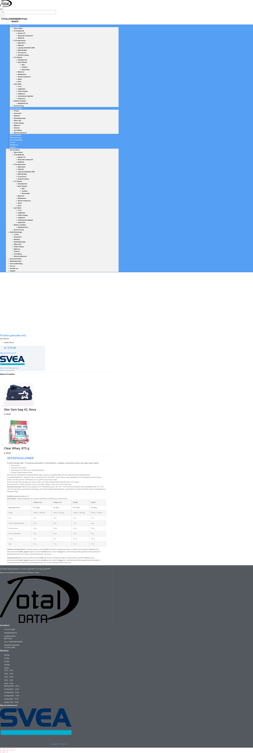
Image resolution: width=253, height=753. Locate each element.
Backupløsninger (20, 118)
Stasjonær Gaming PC (25, 36)
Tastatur (25, 67)
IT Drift (16, 111)
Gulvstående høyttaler (25, 96)
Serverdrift (17, 113)
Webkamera (22, 74)
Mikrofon (21, 72)
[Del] (9, 749)
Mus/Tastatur (22, 62)
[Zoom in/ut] (1, 749)
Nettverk (17, 116)
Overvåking (18, 130)
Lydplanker (21, 89)
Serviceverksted (15, 135)
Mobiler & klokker (20, 101)
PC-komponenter (20, 40)
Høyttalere (21, 94)
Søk (1, 9)
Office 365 (17, 121)
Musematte (26, 69)
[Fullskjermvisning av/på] (5, 749)
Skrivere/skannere (24, 77)
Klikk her (3, 370)
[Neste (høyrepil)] (5, 752)
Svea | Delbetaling (16, 140)
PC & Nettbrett (19, 31)
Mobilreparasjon (15, 137)
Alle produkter (15, 26)
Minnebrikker (22, 50)
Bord (19, 82)
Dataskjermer (22, 60)
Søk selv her (4, 368)
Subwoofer (21, 98)
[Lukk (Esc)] (13, 749)
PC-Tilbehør (18, 57)
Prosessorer (22, 52)
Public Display (23, 91)
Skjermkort (21, 43)
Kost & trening (19, 106)
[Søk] (2, 16)
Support (12, 147)
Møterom (17, 125)
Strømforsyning (23, 55)
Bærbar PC (21, 33)
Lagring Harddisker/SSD (26, 48)
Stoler (20, 79)
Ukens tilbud (18, 28)
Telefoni (17, 128)
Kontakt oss (14, 145)
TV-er (20, 86)
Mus (23, 65)
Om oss (12, 142)
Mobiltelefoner (23, 103)
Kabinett (21, 45)
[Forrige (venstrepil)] (1, 752)
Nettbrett (21, 38)
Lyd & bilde (17, 84)
